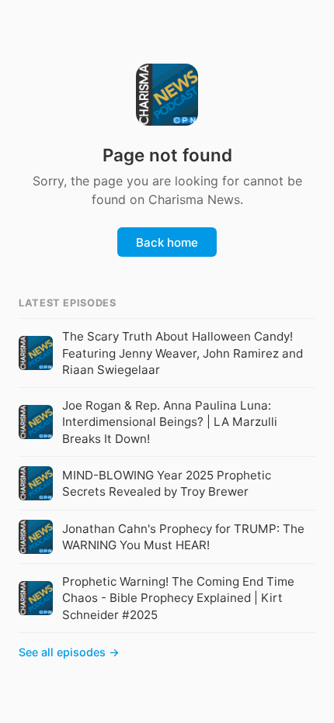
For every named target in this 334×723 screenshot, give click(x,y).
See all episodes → (69, 652)
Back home (167, 242)
